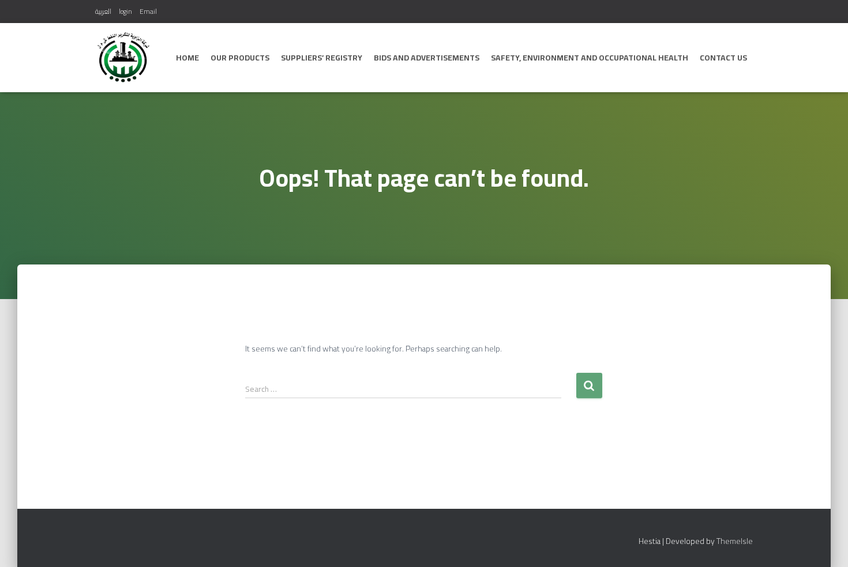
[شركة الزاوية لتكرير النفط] (123, 57)
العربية (103, 11)
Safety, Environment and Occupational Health (589, 57)
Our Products (240, 57)
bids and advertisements (426, 57)
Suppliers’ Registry (321, 57)
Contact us (723, 57)
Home (187, 57)
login (125, 11)
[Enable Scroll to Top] (825, 544)
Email (148, 11)
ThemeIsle (734, 541)
